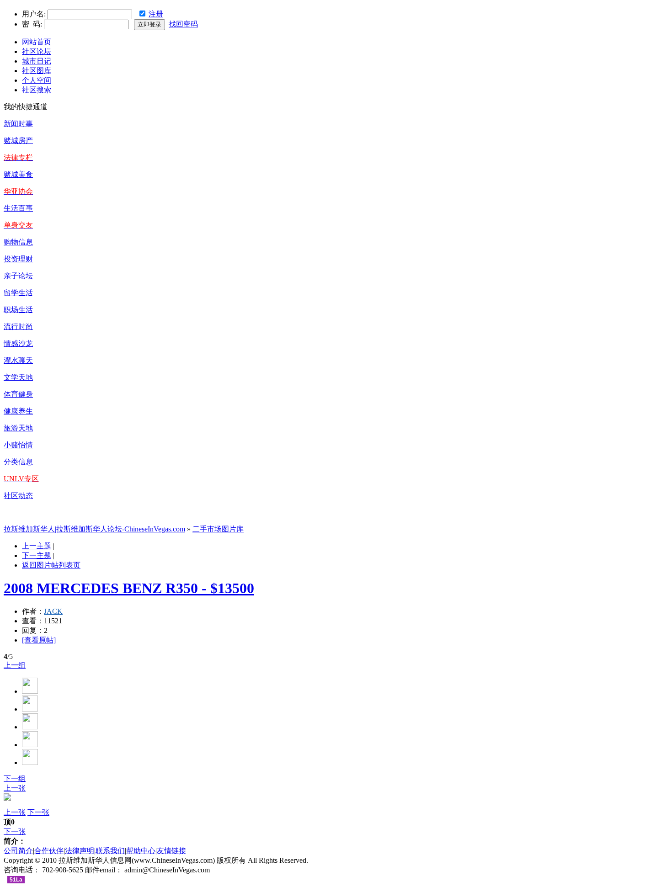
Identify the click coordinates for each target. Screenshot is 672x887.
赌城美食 (18, 174)
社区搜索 (36, 90)
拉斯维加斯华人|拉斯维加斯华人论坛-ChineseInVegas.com (94, 529)
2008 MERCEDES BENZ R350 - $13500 (129, 588)
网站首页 (36, 42)
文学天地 (18, 377)
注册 (156, 14)
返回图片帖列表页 (51, 565)
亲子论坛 (18, 276)
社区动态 (18, 495)
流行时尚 (18, 326)
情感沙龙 (18, 343)
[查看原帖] (39, 640)
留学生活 (18, 293)
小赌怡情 (18, 445)
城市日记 (36, 61)
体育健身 (18, 394)
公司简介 (18, 851)
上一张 (15, 788)
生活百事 (18, 208)
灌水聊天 (18, 360)
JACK (53, 611)
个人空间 (36, 80)
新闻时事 (18, 123)
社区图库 (36, 70)
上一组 (15, 665)
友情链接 (171, 851)
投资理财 (18, 259)
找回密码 (183, 24)
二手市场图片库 (218, 529)
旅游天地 (18, 428)
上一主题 (36, 546)
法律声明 (79, 851)
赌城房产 (18, 140)
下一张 (38, 812)
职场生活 (18, 309)
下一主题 (36, 555)
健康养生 (18, 411)
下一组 (15, 778)
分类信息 (18, 462)
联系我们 (110, 851)
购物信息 (18, 242)
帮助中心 (140, 851)
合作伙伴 (49, 851)
